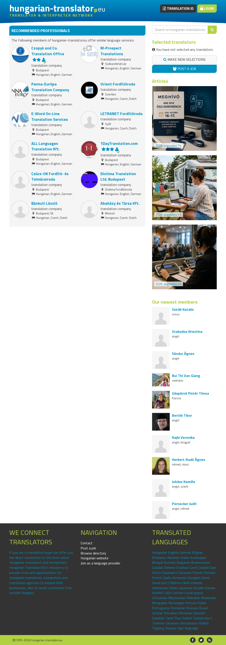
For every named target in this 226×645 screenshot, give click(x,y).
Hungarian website (94, 558)
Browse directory (93, 553)
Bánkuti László (44, 203)
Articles (160, 81)
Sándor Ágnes (183, 353)
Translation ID (180, 8)
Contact (86, 543)
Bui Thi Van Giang (186, 375)
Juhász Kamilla (183, 481)
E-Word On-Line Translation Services (49, 116)
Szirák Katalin (183, 309)
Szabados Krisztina (187, 331)
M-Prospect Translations (111, 51)
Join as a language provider (100, 563)
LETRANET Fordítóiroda (121, 114)
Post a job (186, 68)
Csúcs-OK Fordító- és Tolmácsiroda (50, 176)
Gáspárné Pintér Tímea (190, 393)
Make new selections (186, 59)
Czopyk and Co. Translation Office (47, 51)
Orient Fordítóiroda (117, 84)
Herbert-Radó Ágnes (188, 459)
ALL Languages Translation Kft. (45, 146)
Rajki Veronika (183, 437)
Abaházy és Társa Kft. (119, 203)
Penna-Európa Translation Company (50, 87)
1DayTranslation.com (119, 143)
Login (208, 8)
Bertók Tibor (182, 415)
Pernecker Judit (184, 503)
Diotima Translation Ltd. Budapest (118, 176)
